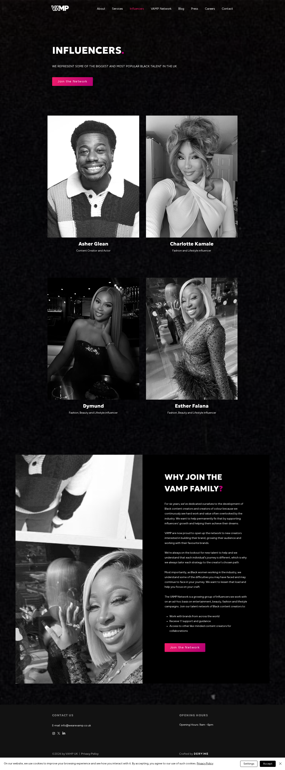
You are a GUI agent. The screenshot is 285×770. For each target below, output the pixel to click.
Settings (249, 763)
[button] (118, 9)
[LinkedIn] (64, 733)
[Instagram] (53, 733)
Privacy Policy (89, 753)
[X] (58, 733)
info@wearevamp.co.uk (76, 725)
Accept (267, 763)
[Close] (280, 764)
